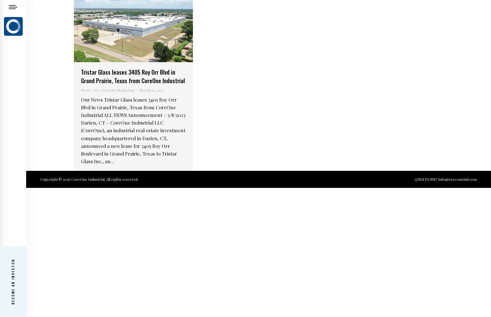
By (115, 90)
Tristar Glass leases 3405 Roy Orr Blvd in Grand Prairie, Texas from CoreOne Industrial (133, 76)
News (85, 90)
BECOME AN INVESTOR (13, 282)
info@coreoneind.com (457, 179)
